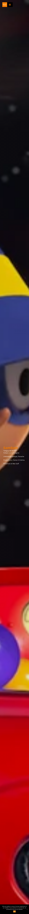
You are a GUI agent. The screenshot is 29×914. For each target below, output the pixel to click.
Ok (14, 911)
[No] (27, 909)
